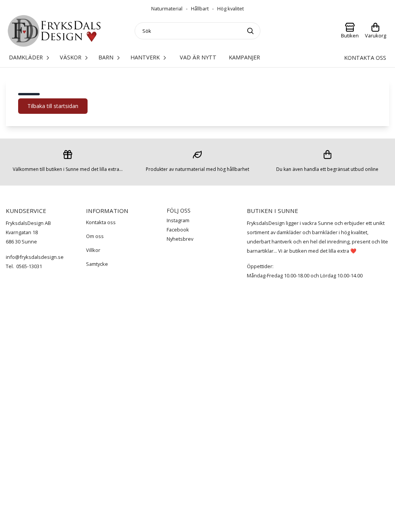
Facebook (178, 229)
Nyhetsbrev (180, 238)
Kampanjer (244, 57)
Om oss (95, 236)
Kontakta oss (365, 57)
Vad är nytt (198, 57)
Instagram (178, 220)
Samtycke (97, 263)
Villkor (93, 250)
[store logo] (54, 31)
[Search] (252, 30)
